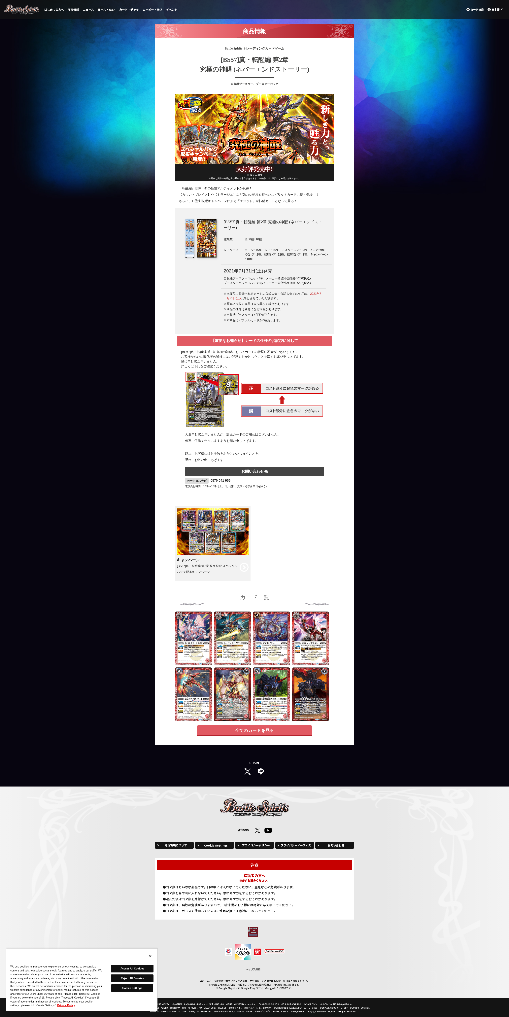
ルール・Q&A (106, 10)
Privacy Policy (66, 1005)
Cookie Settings (216, 845)
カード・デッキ (129, 10)
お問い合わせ (336, 845)
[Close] (150, 956)
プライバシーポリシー (256, 845)
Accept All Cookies (132, 968)
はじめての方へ (54, 10)
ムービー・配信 (152, 10)
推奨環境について (176, 845)
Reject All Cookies (132, 978)
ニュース (88, 10)
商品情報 (73, 10)
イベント (171, 10)
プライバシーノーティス (296, 845)
